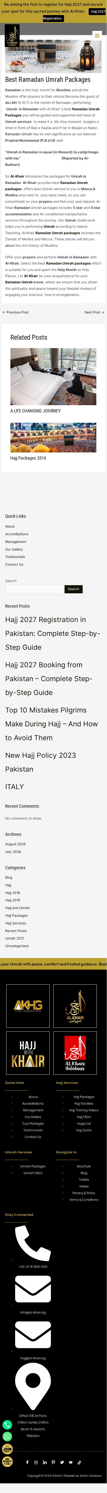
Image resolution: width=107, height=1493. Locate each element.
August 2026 (15, 844)
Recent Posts (16, 931)
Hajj (8, 885)
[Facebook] (27, 1463)
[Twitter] (62, 1463)
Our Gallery (14, 549)
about (9, 245)
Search (11, 581)
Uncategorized (17, 946)
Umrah (49, 226)
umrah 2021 (14, 938)
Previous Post (15, 312)
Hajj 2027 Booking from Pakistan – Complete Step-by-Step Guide (49, 679)
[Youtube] (71, 1463)
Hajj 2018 (12, 893)
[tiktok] (79, 1463)
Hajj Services (15, 923)
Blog (8, 877)
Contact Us (14, 564)
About (10, 526)
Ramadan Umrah (18, 134)
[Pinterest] (53, 1463)
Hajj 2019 (12, 900)
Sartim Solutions (91, 1476)
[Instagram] (36, 1463)
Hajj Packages (16, 915)
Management (15, 542)
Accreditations (16, 534)
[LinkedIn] (45, 1463)
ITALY (14, 786)
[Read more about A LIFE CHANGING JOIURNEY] (53, 376)
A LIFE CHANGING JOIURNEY (35, 410)
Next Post (95, 312)
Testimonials (15, 557)
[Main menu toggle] (97, 36)
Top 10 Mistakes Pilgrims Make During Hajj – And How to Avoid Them (51, 724)
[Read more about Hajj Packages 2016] (53, 437)
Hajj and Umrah (17, 908)
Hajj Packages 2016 (28, 458)
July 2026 (13, 852)
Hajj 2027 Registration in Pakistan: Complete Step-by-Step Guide (52, 633)
